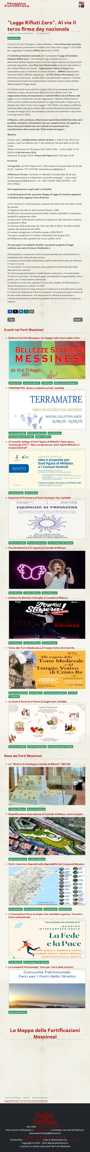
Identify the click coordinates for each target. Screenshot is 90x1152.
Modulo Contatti (41, 1130)
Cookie (36, 1136)
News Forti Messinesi (17, 859)
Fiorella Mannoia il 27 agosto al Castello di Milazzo (37, 548)
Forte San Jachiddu (17, 433)
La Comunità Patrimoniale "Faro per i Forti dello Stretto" (41, 967)
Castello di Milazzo (32, 593)
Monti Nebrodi (31, 493)
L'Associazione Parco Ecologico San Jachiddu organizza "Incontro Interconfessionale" (45, 915)
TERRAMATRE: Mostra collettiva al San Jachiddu (36, 388)
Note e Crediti (49, 1136)
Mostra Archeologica (36, 809)
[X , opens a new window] (15, 311)
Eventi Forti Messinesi (36, 433)
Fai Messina (47, 383)
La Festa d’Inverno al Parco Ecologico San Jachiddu (37, 701)
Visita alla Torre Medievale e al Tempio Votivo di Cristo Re (41, 648)
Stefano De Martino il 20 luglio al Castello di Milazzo (38, 598)
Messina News (13, 38)
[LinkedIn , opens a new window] (20, 311)
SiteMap (62, 1136)
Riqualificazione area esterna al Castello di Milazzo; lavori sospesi (45, 814)
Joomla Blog (74, 1139)
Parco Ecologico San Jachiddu (21, 437)
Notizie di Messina (25, 33)
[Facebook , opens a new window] (10, 311)
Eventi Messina (15, 593)
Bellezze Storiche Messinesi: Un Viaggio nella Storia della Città (43, 338)
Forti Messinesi (55, 433)
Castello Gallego (15, 493)
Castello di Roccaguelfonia (55, 693)
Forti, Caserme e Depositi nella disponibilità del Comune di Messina (46, 864)
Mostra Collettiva (43, 437)
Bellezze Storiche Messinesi (66, 383)
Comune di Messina (31, 383)
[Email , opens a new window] (31, 311)
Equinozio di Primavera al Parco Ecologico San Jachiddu (39, 497)
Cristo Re (72, 693)
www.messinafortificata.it (50, 1126)
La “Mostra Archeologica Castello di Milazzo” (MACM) (39, 764)
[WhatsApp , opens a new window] (26, 311)
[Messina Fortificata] (17, 4)
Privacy (27, 1136)
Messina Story (15, 383)
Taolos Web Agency (33, 1139)
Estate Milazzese (49, 593)
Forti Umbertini (15, 909)
